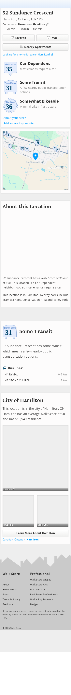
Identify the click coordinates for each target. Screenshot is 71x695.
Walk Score (11, 574)
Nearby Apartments (37, 47)
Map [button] (55, 38)
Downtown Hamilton (32, 24)
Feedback (8, 604)
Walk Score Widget (40, 579)
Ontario (18, 539)
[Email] (17, 579)
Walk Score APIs (39, 584)
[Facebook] (11, 579)
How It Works (10, 589)
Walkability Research (41, 599)
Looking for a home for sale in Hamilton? (26, 54)
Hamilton (9, 19)
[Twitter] (5, 579)
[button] (35, 156)
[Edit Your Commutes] (48, 24)
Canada (7, 539)
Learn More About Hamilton (35, 533)
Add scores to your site (19, 123)
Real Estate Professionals (44, 594)
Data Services (37, 589)
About (6, 584)
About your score (15, 118)
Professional (40, 574)
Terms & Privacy (11, 599)
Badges (34, 604)
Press (6, 594)
